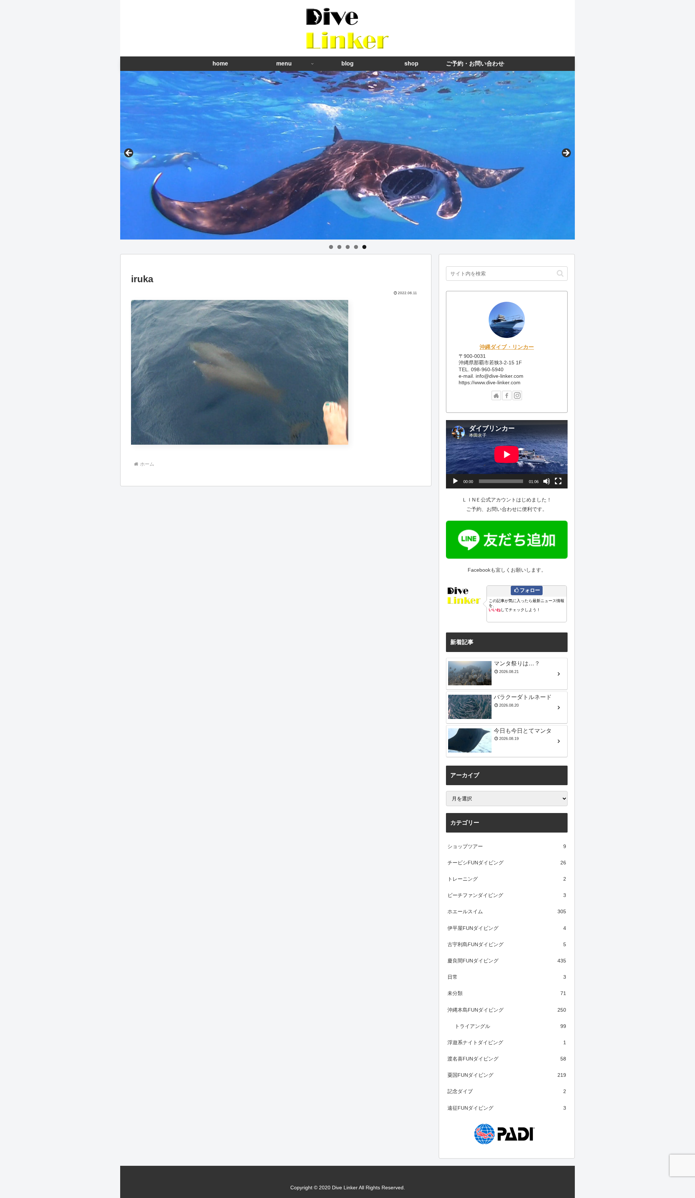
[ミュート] (546, 481)
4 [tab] (356, 247)
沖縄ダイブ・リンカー (507, 347)
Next (565, 153)
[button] (560, 273)
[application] (507, 454)
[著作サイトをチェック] (496, 395)
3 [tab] (348, 247)
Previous (129, 153)
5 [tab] (364, 247)
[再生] (455, 481)
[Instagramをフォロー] (517, 395)
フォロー (530, 590)
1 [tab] (331, 247)
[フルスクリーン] (558, 481)
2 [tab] (339, 247)
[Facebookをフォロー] (506, 395)
